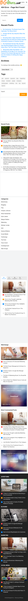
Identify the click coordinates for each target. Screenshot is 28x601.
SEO (16, 83)
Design (3, 80)
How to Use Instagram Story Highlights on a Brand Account (15, 304)
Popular (4, 278)
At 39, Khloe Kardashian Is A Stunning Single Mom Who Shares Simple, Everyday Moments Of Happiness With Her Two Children (14, 168)
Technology (4, 237)
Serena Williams (5, 231)
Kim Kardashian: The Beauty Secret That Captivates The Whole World (15, 295)
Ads (2, 78)
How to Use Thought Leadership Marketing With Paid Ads (13, 300)
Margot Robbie (5, 219)
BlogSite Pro (11, 597)
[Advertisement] (14, 109)
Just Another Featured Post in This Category (14, 442)
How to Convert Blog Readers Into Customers (14, 532)
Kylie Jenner (4, 216)
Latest (9, 278)
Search (3, 91)
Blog (17, 78)
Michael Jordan (5, 225)
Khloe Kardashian (5, 213)
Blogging (3, 205)
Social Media (4, 234)
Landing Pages (5, 83)
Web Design (4, 248)
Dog (2, 207)
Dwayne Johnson (5, 210)
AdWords (7, 78)
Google (13, 80)
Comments (14, 278)
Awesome (12, 78)
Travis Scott (4, 243)
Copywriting (22, 78)
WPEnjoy (21, 597)
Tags (20, 278)
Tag (19, 83)
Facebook (8, 80)
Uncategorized (5, 245)
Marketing (11, 83)
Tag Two (3, 85)
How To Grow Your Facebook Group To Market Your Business (15, 313)
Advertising (4, 202)
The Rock (3, 240)
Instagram (19, 80)
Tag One (23, 83)
